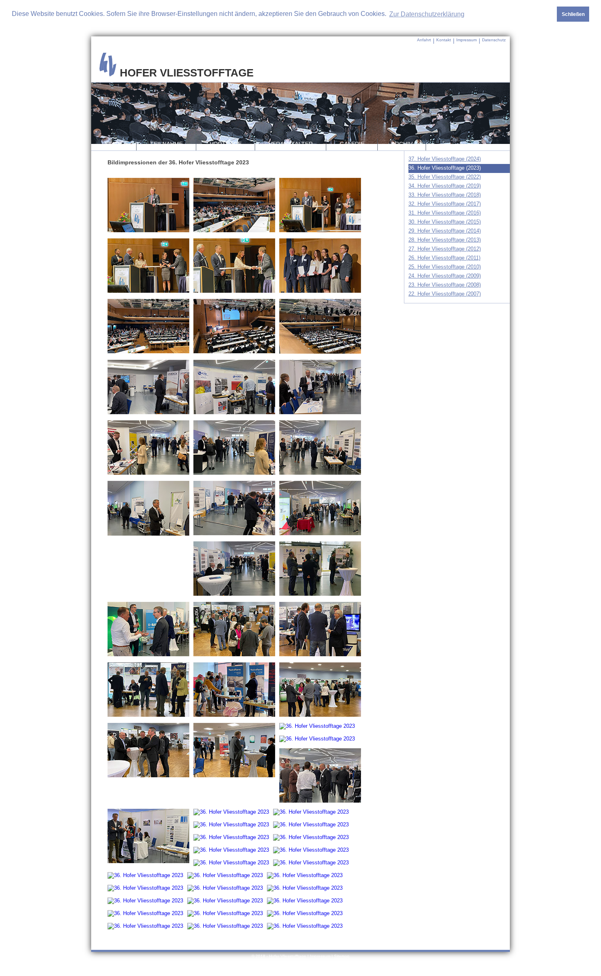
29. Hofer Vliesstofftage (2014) (444, 231)
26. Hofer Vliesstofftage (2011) (444, 258)
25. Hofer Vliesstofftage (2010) (444, 267)
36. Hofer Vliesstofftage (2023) (444, 168)
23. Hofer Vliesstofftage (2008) (444, 285)
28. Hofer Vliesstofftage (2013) (444, 240)
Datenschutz (494, 40)
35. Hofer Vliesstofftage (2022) (444, 177)
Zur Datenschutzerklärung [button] (426, 14)
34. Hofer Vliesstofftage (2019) (444, 186)
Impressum (466, 40)
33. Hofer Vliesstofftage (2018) (444, 195)
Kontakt (443, 40)
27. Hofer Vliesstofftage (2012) (444, 249)
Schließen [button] (573, 14)
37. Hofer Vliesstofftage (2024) (444, 159)
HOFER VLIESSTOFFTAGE (185, 73)
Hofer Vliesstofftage (287, 956)
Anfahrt (424, 40)
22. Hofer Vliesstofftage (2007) (444, 294)
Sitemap (342, 956)
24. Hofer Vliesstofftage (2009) (444, 276)
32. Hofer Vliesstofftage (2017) (444, 204)
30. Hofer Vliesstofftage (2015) (444, 222)
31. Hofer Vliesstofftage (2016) (444, 213)
